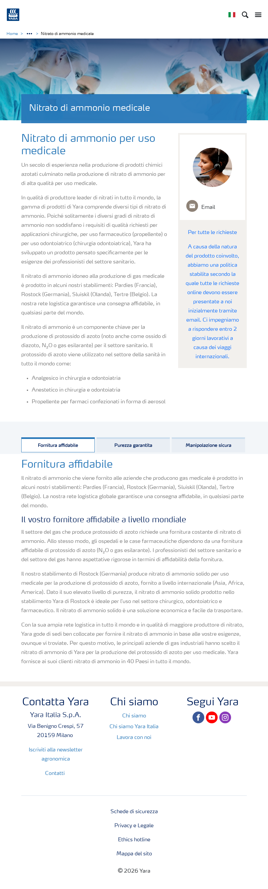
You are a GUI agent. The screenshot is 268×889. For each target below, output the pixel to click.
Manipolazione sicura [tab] (208, 445)
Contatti (55, 773)
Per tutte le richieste (212, 232)
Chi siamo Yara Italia (134, 727)
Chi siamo (134, 716)
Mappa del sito (134, 854)
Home (12, 34)
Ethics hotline (134, 840)
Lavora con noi (134, 737)
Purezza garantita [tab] (133, 445)
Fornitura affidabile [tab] (58, 445)
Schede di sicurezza (134, 811)
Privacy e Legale (134, 826)
